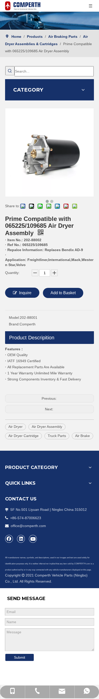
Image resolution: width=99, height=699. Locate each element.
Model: (14, 318)
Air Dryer (15, 427)
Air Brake (82, 436)
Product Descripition (31, 337)
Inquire (25, 293)
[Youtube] (33, 539)
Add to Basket (63, 293)
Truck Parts (57, 436)
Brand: (14, 324)
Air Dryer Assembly (47, 427)
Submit (19, 657)
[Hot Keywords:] (9, 70)
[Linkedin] (21, 539)
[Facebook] (9, 539)
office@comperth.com (28, 526)
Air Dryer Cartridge (23, 436)
